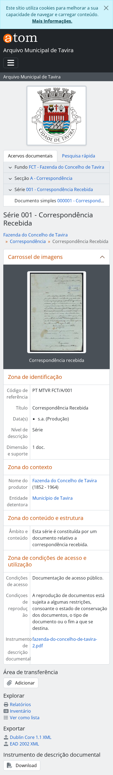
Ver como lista (24, 718)
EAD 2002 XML (24, 744)
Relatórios (20, 704)
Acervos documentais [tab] (30, 156)
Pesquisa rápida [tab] (78, 156)
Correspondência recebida (56, 360)
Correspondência (28, 241)
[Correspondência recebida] (56, 312)
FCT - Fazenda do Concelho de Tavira (66, 167)
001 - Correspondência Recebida (59, 189)
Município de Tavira (52, 498)
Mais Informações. (52, 21)
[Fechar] (106, 8)
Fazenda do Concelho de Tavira (35, 235)
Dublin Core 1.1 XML (30, 737)
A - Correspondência (51, 178)
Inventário (20, 711)
